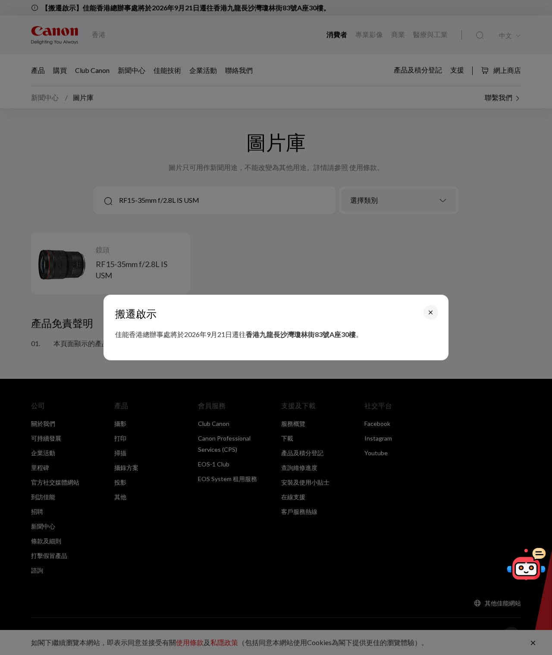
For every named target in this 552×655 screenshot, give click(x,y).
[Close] (430, 312)
